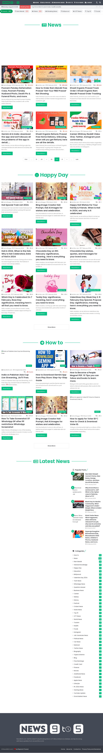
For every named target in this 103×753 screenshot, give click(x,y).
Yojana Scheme (79, 655)
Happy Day (77, 568)
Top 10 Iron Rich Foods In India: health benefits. (46, 7)
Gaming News (78, 690)
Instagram (77, 632)
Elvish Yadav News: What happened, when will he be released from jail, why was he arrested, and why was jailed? (93, 520)
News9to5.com (7, 370)
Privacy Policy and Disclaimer (91, 749)
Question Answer (79, 587)
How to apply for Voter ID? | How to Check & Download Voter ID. (84, 421)
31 (62, 159)
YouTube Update (79, 693)
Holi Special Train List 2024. (15, 205)
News (37, 3)
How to (70, 3)
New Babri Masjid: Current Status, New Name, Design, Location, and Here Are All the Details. (92, 478)
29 (51, 159)
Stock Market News (80, 696)
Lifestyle (77, 683)
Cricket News (78, 606)
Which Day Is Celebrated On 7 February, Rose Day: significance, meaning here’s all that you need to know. (17, 301)
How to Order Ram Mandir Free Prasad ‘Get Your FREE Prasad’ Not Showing (51, 91)
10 (36, 159)
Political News (78, 639)
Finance (76, 667)
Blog (75, 658)
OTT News (78, 11)
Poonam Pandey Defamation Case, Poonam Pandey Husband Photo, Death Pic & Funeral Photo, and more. (16, 92)
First (26, 159)
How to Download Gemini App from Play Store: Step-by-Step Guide (51, 377)
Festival (76, 603)
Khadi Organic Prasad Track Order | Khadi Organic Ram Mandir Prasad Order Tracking (85, 91)
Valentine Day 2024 (80, 578)
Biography (77, 651)
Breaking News (59, 3)
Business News (79, 590)
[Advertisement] (51, 46)
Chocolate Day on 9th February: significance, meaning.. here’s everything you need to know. (50, 255)
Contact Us (77, 749)
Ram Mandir (22, 11)
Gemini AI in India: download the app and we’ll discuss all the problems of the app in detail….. (16, 138)
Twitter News (78, 648)
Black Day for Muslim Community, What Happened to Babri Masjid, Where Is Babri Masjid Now (93, 506)
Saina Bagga (7, 85)
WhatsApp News (79, 584)
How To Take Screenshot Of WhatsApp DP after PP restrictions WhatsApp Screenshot (16, 422)
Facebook (77, 677)
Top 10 (89, 11)
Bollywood (46, 3)
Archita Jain (41, 85)
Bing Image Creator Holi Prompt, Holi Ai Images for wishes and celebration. (49, 208)
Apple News (78, 680)
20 (41, 159)
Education (77, 571)
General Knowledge (80, 565)
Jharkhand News (79, 674)
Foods (98, 11)
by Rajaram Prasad (22, 749)
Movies (76, 671)
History (76, 600)
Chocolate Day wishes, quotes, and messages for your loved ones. (83, 254)
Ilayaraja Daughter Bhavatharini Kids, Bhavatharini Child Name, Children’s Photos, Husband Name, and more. (92, 536)
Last (77, 159)
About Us (69, 749)
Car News (77, 642)
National (77, 645)
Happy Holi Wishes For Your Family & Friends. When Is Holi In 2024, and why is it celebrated (85, 209)
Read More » (7, 107)
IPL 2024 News (79, 687)
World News (78, 619)
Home (63, 749)
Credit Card (78, 664)
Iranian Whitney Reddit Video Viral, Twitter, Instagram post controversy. (85, 137)
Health (76, 626)
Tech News (79, 3)
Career (89, 3)
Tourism (76, 623)
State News (78, 610)
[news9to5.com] (11, 3)
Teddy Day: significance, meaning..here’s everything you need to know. (50, 300)
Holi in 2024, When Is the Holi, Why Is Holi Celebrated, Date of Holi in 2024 (16, 254)
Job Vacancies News (81, 635)
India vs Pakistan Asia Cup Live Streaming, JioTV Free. (15, 376)
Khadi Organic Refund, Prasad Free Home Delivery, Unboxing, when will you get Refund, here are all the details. (51, 138)
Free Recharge (79, 661)
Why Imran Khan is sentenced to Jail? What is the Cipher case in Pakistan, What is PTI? (92, 492)
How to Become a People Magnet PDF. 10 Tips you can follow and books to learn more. (84, 376)
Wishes (76, 597)
